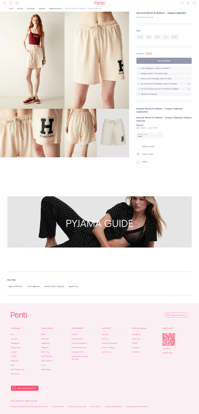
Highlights (47, 328)
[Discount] (17, 3)
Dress (43, 365)
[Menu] (4, 3)
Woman (20, 8)
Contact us (106, 352)
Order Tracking (108, 348)
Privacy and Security (77, 407)
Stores (74, 334)
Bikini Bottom (46, 356)
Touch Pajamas (33, 286)
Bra (12, 334)
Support (106, 328)
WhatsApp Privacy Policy (137, 407)
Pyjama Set (15, 348)
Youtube (135, 348)
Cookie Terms (58, 407)
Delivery (105, 339)
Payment (105, 334)
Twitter (135, 343)
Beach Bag (45, 369)
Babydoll (15, 361)
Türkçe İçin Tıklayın (178, 315)
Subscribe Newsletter (26, 388)
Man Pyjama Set (17, 369)
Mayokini (45, 348)
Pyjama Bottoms (55, 8)
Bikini (43, 334)
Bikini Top (45, 352)
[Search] (11, 3)
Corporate (77, 328)
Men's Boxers (46, 361)
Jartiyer (14, 339)
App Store (166, 348)
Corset (13, 356)
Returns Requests (109, 343)
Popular (15, 328)
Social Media (139, 328)
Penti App (167, 328)
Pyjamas (42, 8)
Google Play (167, 353)
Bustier (14, 352)
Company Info (77, 352)
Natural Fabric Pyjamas (54, 286)
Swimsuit (45, 339)
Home (11, 8)
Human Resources (79, 348)
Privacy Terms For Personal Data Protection (29, 407)
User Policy (95, 407)
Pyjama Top (73, 286)
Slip (12, 365)
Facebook (136, 339)
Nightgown (15, 343)
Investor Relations (79, 343)
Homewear (31, 8)
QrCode (168, 339)
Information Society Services (80, 357)
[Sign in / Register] (188, 3)
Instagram (136, 334)
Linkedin (135, 352)
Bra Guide (15, 374)
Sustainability (77, 339)
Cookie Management (113, 407)
